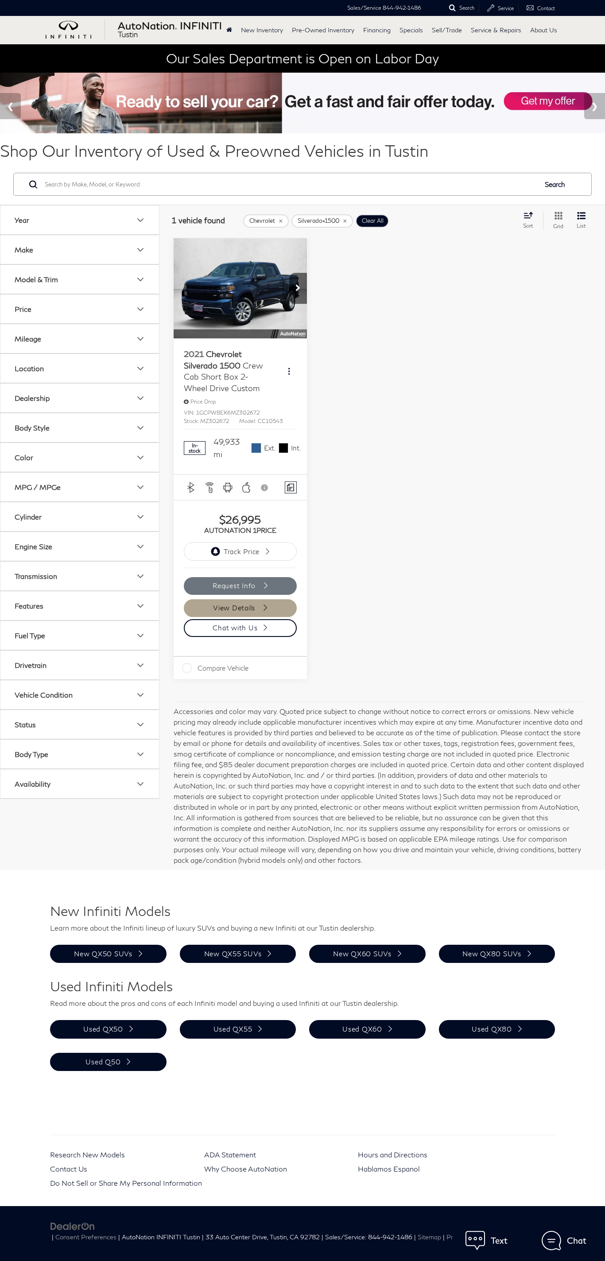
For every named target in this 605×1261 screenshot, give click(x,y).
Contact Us (68, 1168)
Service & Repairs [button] (496, 30)
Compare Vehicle (223, 668)
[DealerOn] (72, 1225)
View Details (235, 608)
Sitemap (429, 1237)
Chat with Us (235, 628)
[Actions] (289, 371)
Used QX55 (232, 1029)
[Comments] (291, 487)
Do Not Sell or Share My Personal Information (126, 1183)
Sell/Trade (447, 30)
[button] (298, 288)
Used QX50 (103, 1029)
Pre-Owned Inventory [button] (323, 30)
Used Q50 (102, 1062)
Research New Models (87, 1154)
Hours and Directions (392, 1154)
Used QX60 (362, 1029)
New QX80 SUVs (491, 954)
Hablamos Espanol (389, 1168)
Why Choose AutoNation (245, 1168)
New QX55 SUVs (233, 954)
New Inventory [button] (262, 30)
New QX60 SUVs (362, 954)
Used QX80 (492, 1029)
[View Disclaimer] (264, 487)
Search (555, 184)
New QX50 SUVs (103, 954)
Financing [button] (377, 30)
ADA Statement (230, 1154)
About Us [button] (543, 30)
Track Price (242, 551)
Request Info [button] (235, 586)
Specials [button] (411, 30)
